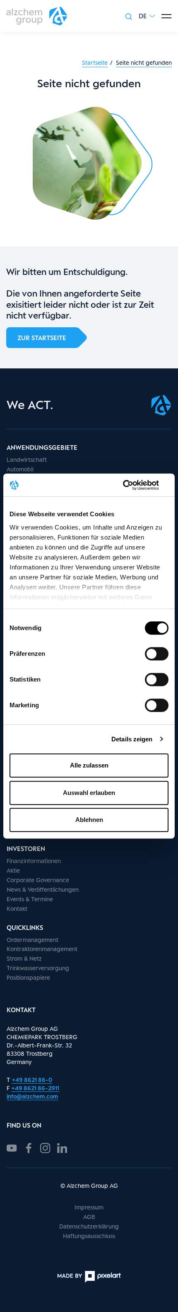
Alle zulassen (89, 765)
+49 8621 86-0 (32, 1079)
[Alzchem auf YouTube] (12, 1147)
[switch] (156, 653)
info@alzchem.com (32, 1096)
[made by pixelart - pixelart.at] (89, 1276)
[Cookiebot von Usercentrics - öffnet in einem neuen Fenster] (132, 485)
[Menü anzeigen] (166, 16)
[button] (147, 16)
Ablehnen (89, 819)
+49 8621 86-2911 (35, 1087)
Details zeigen (131, 739)
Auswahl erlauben (89, 792)
